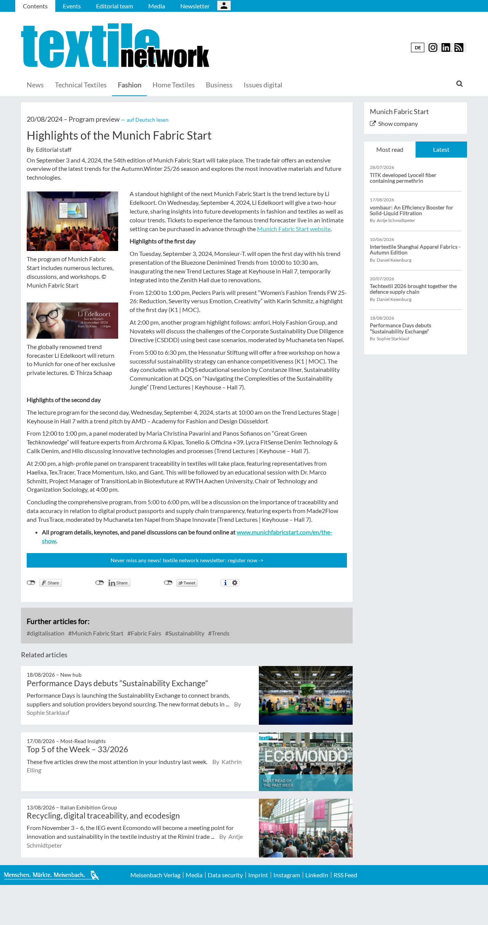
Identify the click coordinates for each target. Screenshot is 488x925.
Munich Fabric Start (97, 633)
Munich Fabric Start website (294, 228)
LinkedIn (316, 875)
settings (234, 583)
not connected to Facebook (31, 583)
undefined (99, 583)
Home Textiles (173, 84)
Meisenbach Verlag (155, 875)
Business (219, 84)
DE (418, 47)
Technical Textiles (81, 84)
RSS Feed (345, 875)
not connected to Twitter (168, 583)
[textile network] (116, 45)
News (35, 84)
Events (72, 6)
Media (156, 6)
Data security (225, 875)
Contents (35, 6)
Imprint (258, 875)
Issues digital (263, 84)
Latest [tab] (441, 149)
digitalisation (46, 633)
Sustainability (185, 633)
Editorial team (114, 6)
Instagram (286, 875)
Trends (220, 633)
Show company (398, 123)
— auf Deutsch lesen (145, 119)
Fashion (129, 84)
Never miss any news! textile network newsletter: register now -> (187, 560)
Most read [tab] (389, 149)
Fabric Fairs (145, 633)
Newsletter (195, 6)
